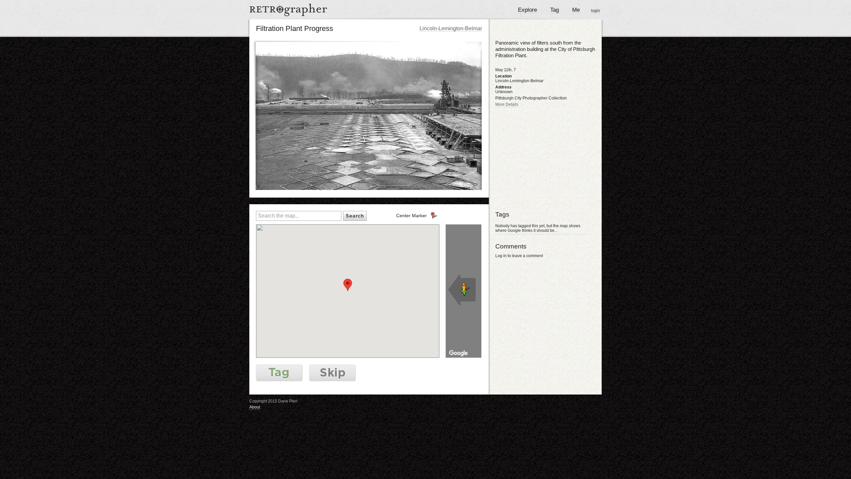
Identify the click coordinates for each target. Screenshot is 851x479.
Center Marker (411, 215)
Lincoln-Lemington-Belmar (451, 28)
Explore (527, 10)
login (595, 10)
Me (576, 10)
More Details (506, 104)
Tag (554, 10)
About (254, 407)
